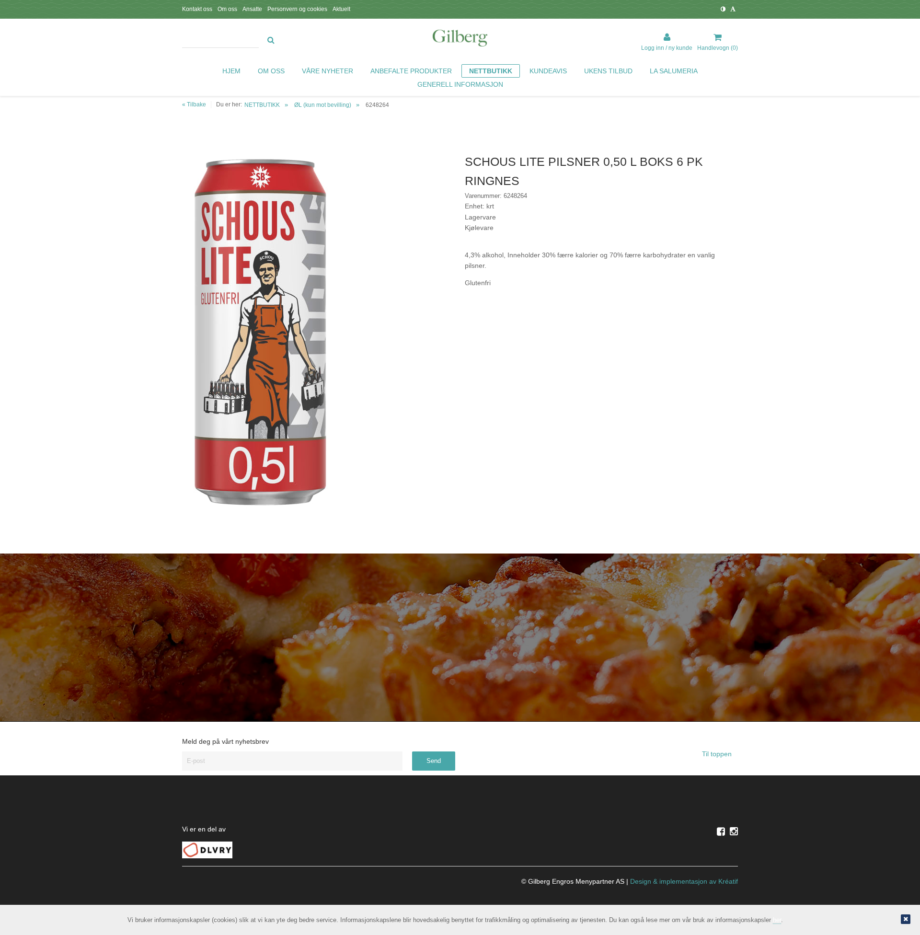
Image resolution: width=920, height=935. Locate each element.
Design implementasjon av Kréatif (684, 881)
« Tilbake (194, 104)
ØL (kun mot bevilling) (322, 105)
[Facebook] (721, 831)
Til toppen (718, 754)
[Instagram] (734, 831)
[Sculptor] (460, 39)
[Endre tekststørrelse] (733, 9)
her (777, 919)
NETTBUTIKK (262, 105)
